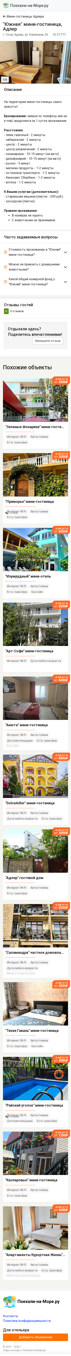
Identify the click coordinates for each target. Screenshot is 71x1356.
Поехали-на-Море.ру (28, 5)
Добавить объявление (35, 1337)
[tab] (35, 253)
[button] (67, 44)
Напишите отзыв (48, 341)
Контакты (10, 1316)
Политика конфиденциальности (27, 1321)
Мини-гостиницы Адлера (25, 16)
